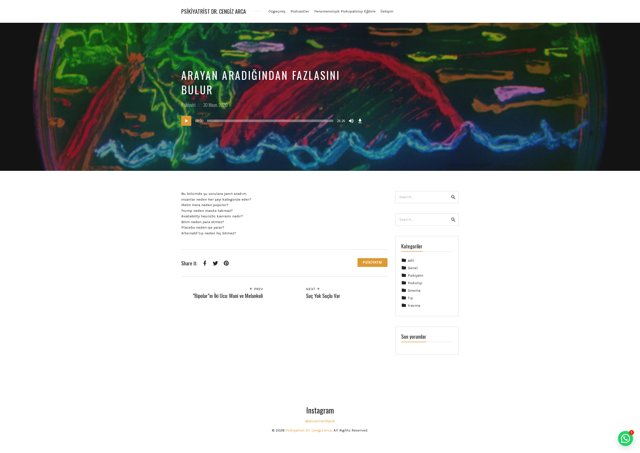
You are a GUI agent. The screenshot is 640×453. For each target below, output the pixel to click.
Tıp (410, 298)
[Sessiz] (351, 121)
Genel (413, 268)
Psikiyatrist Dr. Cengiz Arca (213, 11)
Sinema (414, 290)
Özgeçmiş (277, 11)
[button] (625, 438)
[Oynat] (186, 121)
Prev (258, 289)
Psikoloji (415, 283)
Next (311, 289)
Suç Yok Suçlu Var (323, 295)
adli (411, 260)
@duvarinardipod (320, 421)
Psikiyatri (188, 105)
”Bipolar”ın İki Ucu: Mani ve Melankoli (228, 295)
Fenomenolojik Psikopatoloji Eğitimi (345, 11)
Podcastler (299, 11)
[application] (272, 121)
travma (414, 305)
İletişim (386, 11)
